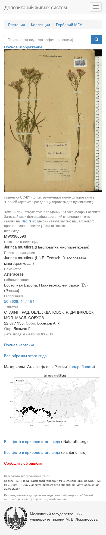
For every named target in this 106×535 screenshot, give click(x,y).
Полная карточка (19, 344)
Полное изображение (23, 46)
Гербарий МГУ (69, 24)
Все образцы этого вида (25, 355)
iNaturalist (28, 221)
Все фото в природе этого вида (32, 441)
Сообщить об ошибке (23, 463)
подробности (82, 366)
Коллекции (40, 24)
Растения (16, 24)
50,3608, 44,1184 (19, 301)
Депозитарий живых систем (35, 7)
